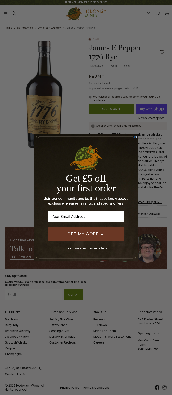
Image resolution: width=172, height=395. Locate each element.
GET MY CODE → (86, 234)
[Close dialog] (135, 137)
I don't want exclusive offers (86, 248)
